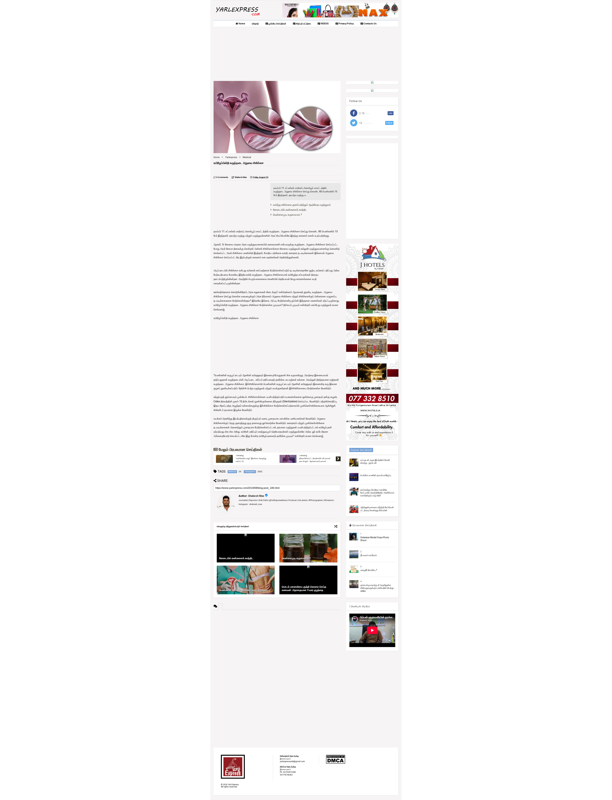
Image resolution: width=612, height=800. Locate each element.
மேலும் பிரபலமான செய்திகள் (240, 449)
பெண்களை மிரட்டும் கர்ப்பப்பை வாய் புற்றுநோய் (243, 590)
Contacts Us (370, 23)
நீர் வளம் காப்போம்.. (369, 555)
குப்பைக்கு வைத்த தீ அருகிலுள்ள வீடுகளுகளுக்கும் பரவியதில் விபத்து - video (377, 588)
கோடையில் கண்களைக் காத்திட (290, 209)
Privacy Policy (346, 23)
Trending (240, 456)
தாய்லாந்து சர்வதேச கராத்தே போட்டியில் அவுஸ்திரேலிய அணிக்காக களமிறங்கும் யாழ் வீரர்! (377, 493)
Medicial (247, 157)
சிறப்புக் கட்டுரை (303, 23)
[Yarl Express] (237, 16)
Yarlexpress (231, 157)
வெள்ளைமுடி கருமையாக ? (287, 214)
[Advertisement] (306, 54)
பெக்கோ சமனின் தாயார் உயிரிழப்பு (375, 475)
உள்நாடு (255, 23)
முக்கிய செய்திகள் (277, 23)
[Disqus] (277, 650)
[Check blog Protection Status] (335, 763)
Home (241, 23)
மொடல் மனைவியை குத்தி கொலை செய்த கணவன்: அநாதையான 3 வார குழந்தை (304, 588)
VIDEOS (324, 23)
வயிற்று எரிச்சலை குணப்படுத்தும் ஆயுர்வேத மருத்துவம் (302, 204)
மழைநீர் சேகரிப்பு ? (368, 570)
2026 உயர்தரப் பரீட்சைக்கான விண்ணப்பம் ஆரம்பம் (315, 459)
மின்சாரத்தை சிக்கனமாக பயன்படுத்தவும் (252, 459)
